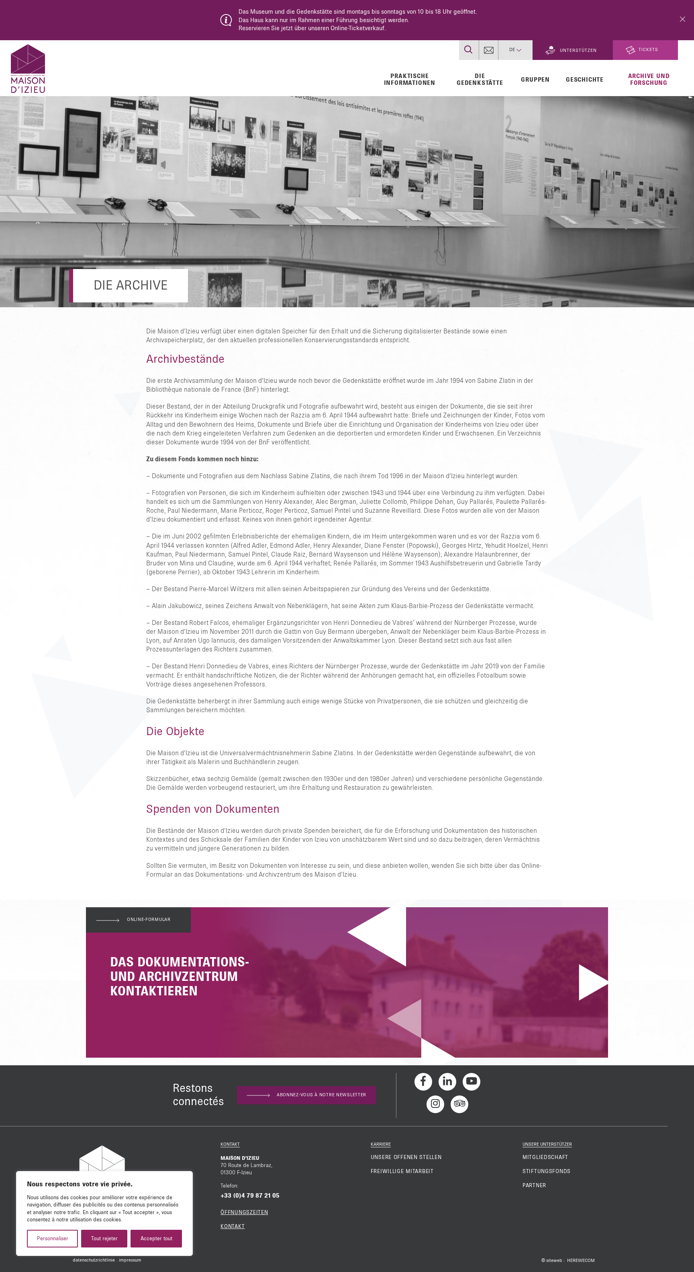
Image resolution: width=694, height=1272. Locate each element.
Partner (534, 1185)
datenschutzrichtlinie (94, 1260)
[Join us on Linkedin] (447, 1082)
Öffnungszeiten (244, 1212)
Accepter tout (156, 1238)
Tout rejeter (104, 1238)
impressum (130, 1260)
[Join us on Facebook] (423, 1082)
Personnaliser (52, 1238)
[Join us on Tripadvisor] (459, 1104)
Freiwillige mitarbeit (402, 1171)
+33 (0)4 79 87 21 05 (250, 1195)
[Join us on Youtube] (471, 1082)
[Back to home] (28, 67)
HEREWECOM (581, 1260)
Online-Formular (149, 919)
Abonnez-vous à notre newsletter (321, 1095)
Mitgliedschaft (545, 1157)
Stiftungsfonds (547, 1171)
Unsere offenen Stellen (406, 1157)
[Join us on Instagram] (435, 1104)
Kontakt (232, 1226)
